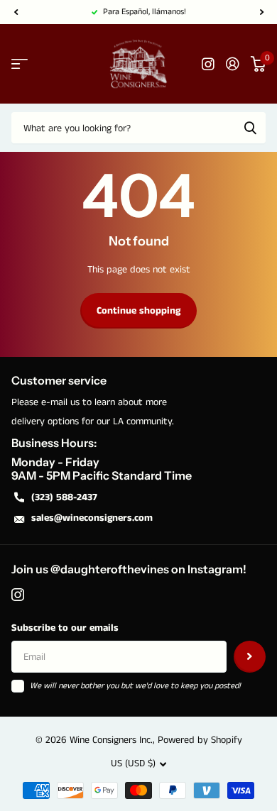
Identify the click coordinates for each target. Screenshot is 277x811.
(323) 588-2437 (64, 497)
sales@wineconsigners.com (92, 518)
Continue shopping (138, 311)
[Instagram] (17, 594)
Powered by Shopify (200, 740)
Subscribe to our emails (65, 628)
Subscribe (250, 657)
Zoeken (250, 127)
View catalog (19, 64)
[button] (15, 12)
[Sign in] (232, 64)
